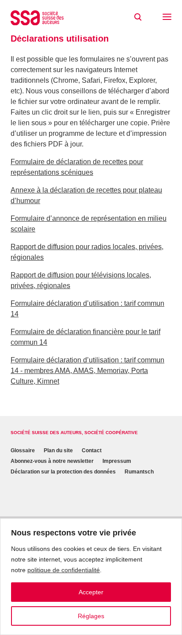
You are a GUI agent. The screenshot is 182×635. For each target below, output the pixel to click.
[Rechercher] (138, 17)
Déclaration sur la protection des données (63, 472)
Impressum (116, 461)
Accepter (91, 592)
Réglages (91, 616)
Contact (92, 450)
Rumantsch (139, 472)
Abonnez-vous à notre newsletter (52, 461)
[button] (167, 17)
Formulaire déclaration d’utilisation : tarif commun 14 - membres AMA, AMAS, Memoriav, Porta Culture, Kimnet (87, 370)
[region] (91, 576)
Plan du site (58, 450)
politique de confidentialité (63, 569)
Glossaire (23, 450)
